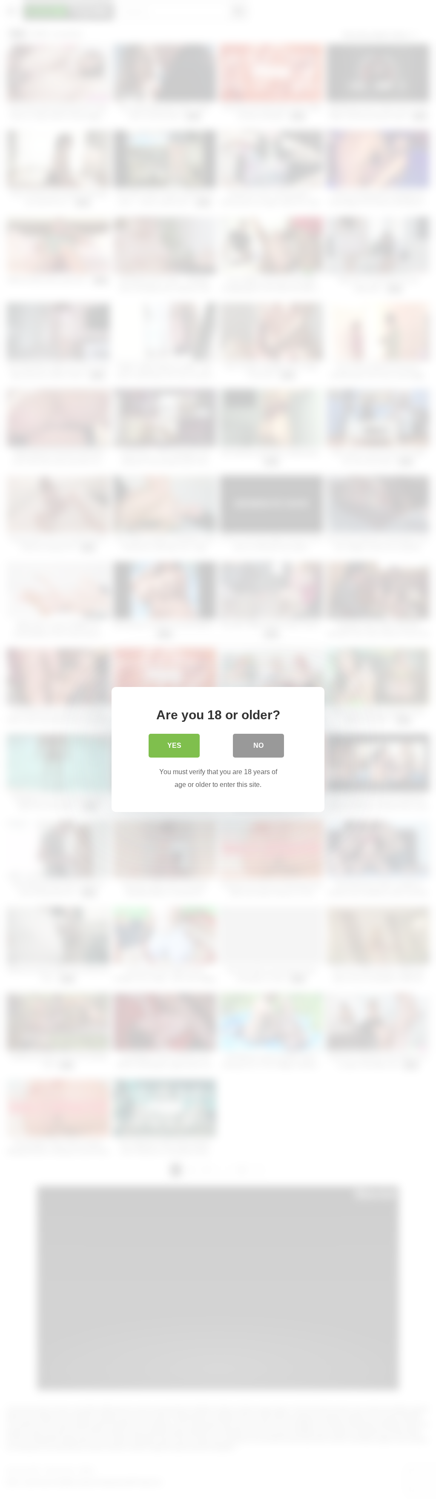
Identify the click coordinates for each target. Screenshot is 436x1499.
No (258, 745)
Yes (174, 745)
